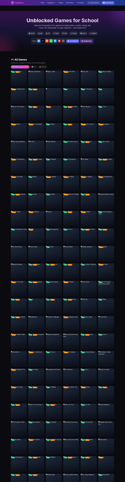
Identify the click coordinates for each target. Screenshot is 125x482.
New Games (69, 2)
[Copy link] (63, 41)
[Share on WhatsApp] (51, 41)
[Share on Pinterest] (59, 41)
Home (42, 2)
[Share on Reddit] (47, 41)
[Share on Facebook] (38, 41)
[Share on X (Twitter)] (43, 41)
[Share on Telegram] (55, 41)
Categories (50, 2)
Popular (61, 2)
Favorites (81, 2)
